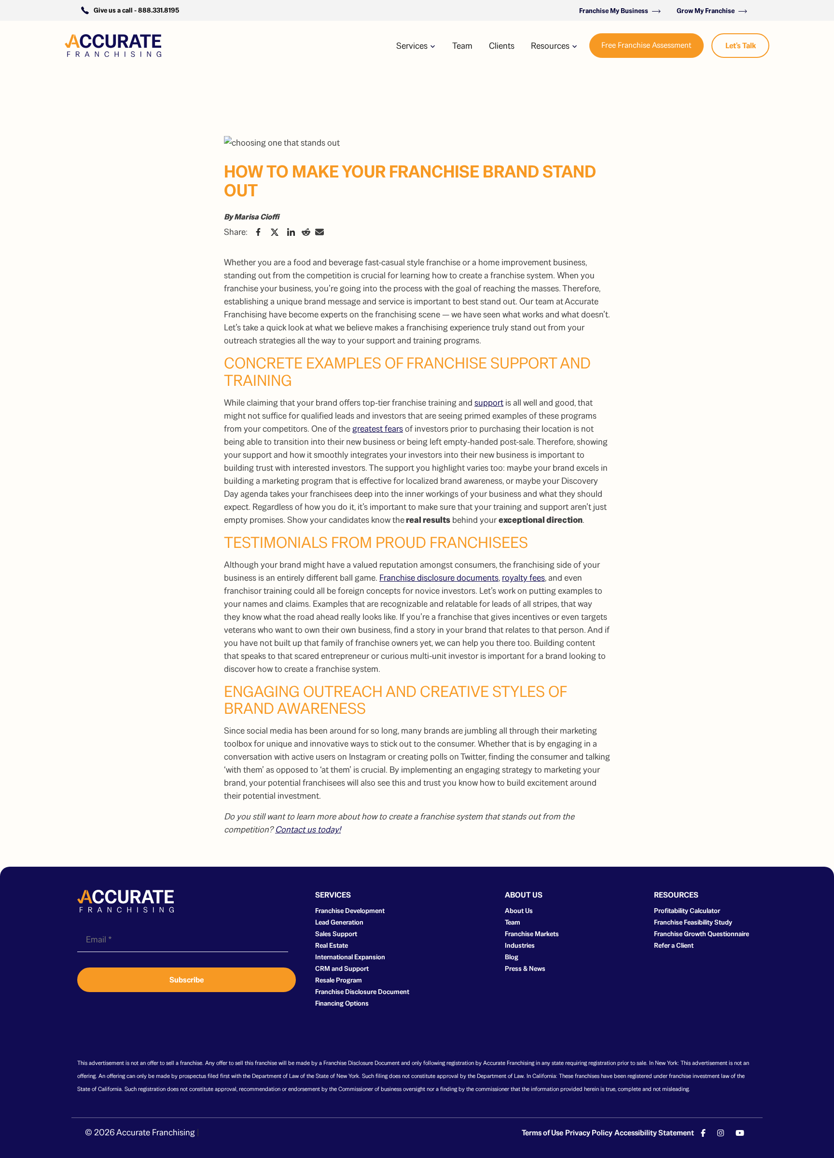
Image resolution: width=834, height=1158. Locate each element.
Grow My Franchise (706, 10)
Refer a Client (674, 945)
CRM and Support (342, 968)
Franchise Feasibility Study (693, 922)
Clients (501, 45)
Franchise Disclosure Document (362, 991)
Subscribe (186, 980)
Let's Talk (740, 46)
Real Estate (331, 945)
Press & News (525, 968)
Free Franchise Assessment (646, 45)
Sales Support (336, 933)
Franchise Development (350, 910)
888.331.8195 (158, 10)
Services (413, 45)
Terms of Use (542, 1133)
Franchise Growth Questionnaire (701, 933)
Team (462, 45)
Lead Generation (339, 922)
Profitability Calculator (687, 910)
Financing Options (342, 1003)
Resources (551, 45)
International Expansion (350, 957)
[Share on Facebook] (258, 232)
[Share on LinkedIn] (291, 232)
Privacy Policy (588, 1133)
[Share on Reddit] (306, 232)
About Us (519, 910)
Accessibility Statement (654, 1133)
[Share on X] (274, 232)
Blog (511, 957)
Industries (520, 945)
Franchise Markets (532, 933)
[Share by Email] (319, 232)
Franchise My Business (614, 10)
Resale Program (338, 980)
